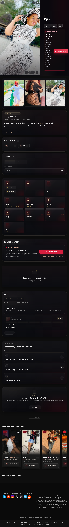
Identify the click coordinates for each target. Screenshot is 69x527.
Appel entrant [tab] (10, 162)
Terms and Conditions (36, 522)
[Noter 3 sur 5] (14, 298)
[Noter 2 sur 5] (10, 298)
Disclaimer (23, 524)
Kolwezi (18, 119)
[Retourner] (2, 2)
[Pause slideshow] (30, 72)
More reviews (9, 333)
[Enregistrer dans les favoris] (33, 2)
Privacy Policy (24, 522)
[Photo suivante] (37, 72)
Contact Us (16, 522)
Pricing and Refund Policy (51, 522)
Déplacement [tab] (21, 162)
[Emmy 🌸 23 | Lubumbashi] (51, 442)
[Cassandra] (11, 442)
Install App (35, 407)
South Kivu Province (26, 119)
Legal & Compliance (44, 524)
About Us (8, 522)
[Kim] (31, 442)
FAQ (62, 522)
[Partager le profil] (37, 2)
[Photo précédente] (26, 72)
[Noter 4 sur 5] (17, 298)
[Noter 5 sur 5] (21, 298)
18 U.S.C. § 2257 (32, 524)
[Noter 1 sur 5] (6, 298)
